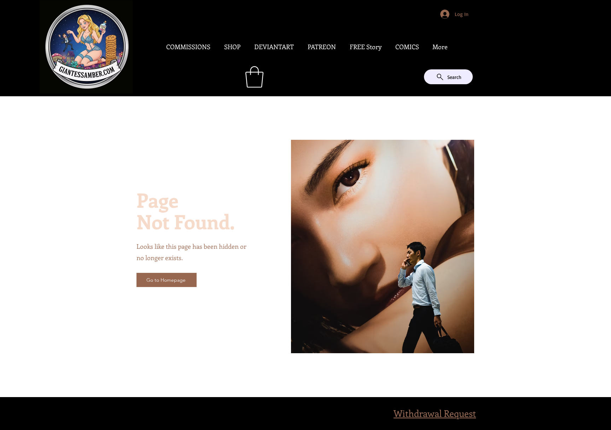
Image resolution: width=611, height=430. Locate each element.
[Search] (471, 48)
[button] (254, 77)
